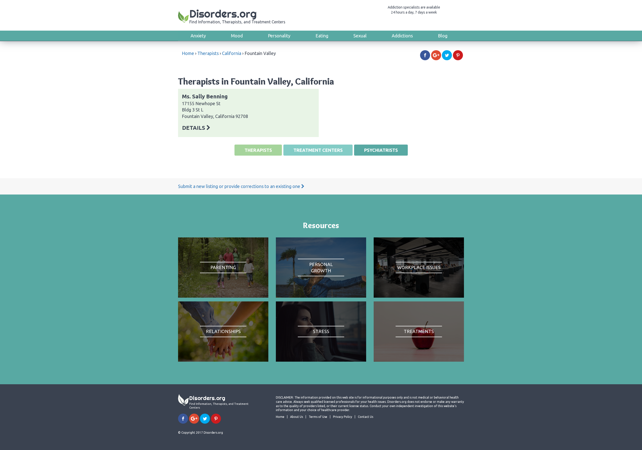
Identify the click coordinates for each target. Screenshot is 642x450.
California (231, 53)
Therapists (208, 53)
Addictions (402, 35)
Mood (237, 35)
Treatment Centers (318, 150)
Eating (321, 35)
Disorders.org (237, 15)
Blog (442, 35)
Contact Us (365, 416)
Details (194, 127)
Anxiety (198, 35)
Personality (279, 35)
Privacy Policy (342, 416)
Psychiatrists (381, 150)
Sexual (360, 35)
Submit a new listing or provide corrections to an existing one (239, 186)
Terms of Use (318, 416)
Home (188, 53)
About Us (296, 416)
